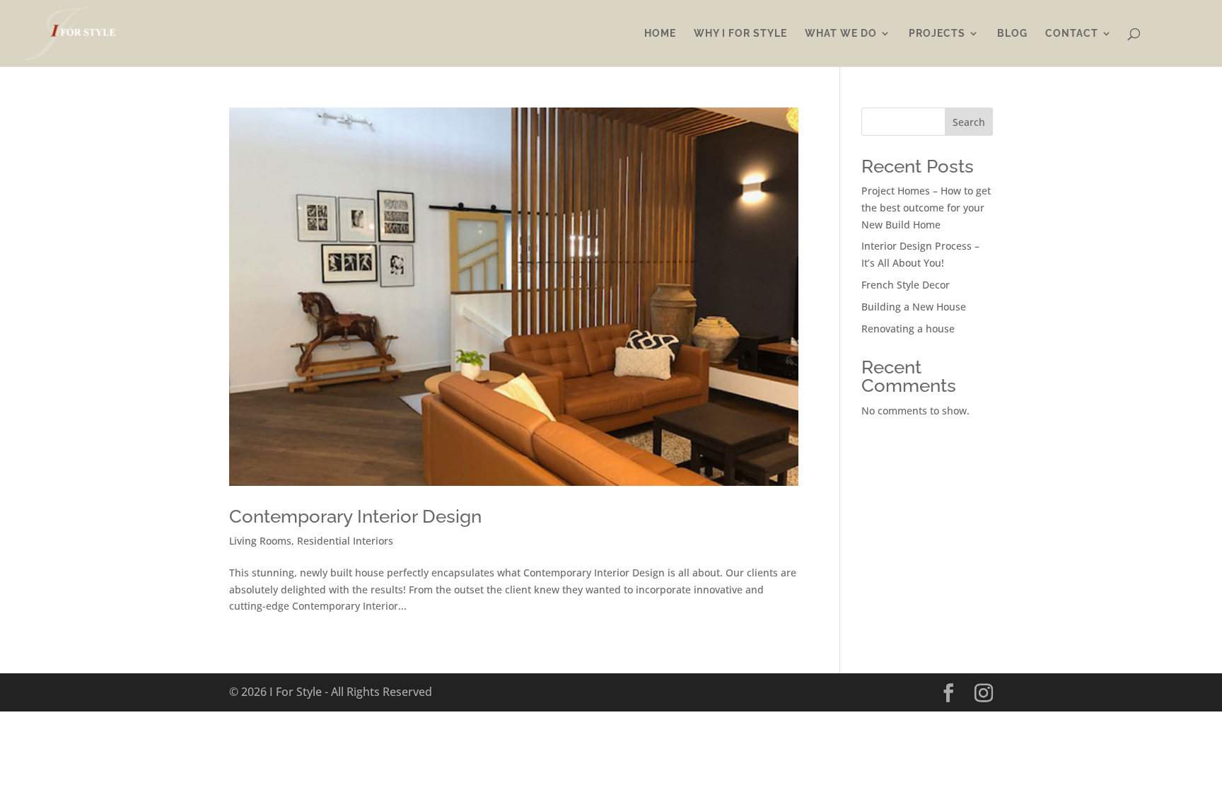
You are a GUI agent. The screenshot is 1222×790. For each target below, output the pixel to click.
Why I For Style (740, 33)
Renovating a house (908, 328)
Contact (1071, 33)
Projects (937, 33)
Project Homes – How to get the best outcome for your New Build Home (926, 207)
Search (969, 122)
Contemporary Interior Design (355, 516)
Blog (1012, 33)
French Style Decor (905, 284)
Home (660, 33)
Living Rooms (260, 540)
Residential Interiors (345, 540)
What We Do (841, 33)
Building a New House (913, 306)
